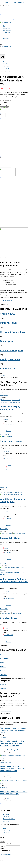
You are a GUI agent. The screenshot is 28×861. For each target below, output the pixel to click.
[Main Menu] (2, 57)
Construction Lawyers (11, 441)
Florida (3, 667)
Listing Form (6, 830)
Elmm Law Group (8, 618)
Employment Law (10, 359)
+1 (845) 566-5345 (9, 598)
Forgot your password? (6, 854)
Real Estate (3, 737)
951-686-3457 (8, 518)
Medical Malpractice (5, 762)
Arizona (6, 628)
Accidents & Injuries (11, 350)
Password (3, 846)
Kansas (3, 689)
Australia (6, 451)
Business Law (8, 368)
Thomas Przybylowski (12, 750)
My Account (6, 816)
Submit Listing (7, 32)
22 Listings (3, 684)
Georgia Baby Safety (10, 538)
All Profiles (6, 814)
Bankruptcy (6, 341)
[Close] (2, 842)
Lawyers (5, 828)
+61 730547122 (8, 458)
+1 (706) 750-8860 (9, 424)
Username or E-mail (5, 844)
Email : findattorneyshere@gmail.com (14, 2)
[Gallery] (6, 467)
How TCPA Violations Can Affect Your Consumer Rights (13, 793)
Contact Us (6, 821)
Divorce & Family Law (12, 332)
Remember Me (6, 850)
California (6, 511)
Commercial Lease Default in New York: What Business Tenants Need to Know (12, 743)
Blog (4, 26)
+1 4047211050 (8, 552)
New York (6, 591)
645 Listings (3, 662)
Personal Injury (8, 322)
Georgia (6, 419)
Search (2, 107)
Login (2, 848)
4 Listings (2, 654)
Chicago (3, 675)
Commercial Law (4, 434)
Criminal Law (7, 313)
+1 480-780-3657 (8, 635)
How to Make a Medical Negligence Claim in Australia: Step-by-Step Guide (13, 768)
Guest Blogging (7, 28)
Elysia (8, 775)
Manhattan (4, 658)
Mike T (8, 798)
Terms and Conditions (9, 819)
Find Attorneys (7, 30)
